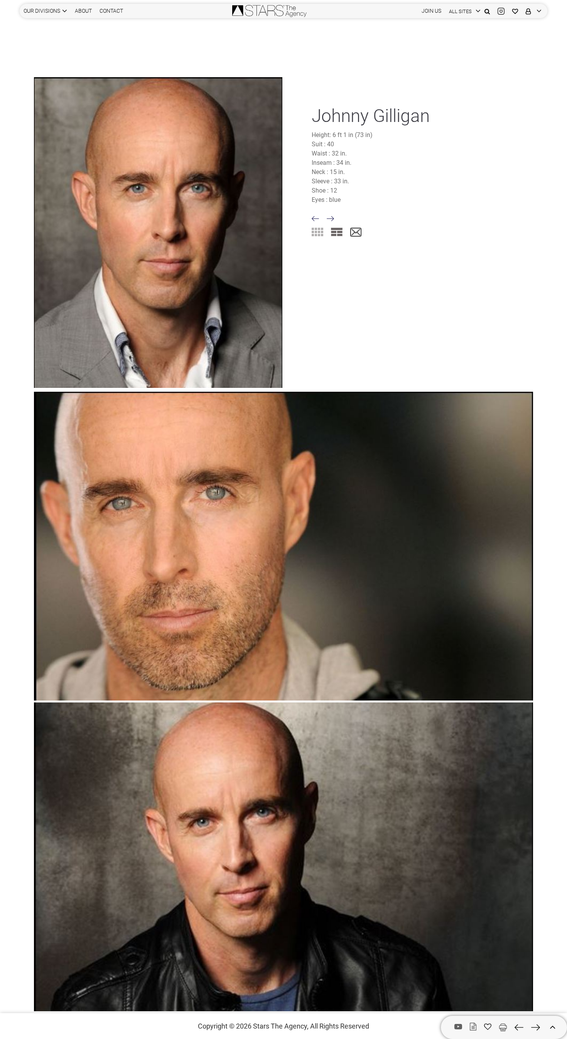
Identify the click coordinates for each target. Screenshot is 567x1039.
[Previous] (315, 218)
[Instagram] (501, 11)
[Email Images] (355, 232)
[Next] (330, 218)
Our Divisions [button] (42, 11)
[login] (532, 11)
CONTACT (111, 11)
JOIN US (431, 11)
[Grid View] (317, 232)
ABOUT (83, 11)
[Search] (487, 11)
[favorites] (515, 11)
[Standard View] (337, 232)
